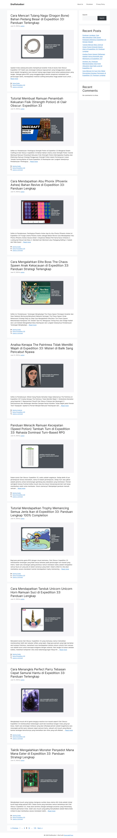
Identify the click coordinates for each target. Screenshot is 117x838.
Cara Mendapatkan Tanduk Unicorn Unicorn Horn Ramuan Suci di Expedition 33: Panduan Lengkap (41, 592)
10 (29, 828)
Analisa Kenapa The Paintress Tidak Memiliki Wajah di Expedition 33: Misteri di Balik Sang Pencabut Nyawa (42, 348)
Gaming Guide (17, 166)
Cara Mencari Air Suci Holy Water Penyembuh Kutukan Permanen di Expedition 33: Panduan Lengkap (94, 73)
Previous (14, 828)
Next (40, 828)
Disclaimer (89, 4)
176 (35, 828)
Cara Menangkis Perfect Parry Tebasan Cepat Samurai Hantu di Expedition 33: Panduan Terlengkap (38, 672)
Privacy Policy (100, 4)
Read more (14, 79)
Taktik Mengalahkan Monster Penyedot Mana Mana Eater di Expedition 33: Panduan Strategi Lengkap (42, 753)
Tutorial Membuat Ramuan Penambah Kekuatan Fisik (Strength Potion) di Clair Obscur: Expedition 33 (39, 102)
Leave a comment (18, 87)
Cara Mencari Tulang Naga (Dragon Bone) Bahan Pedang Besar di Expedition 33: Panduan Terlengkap (40, 19)
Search (84, 15)
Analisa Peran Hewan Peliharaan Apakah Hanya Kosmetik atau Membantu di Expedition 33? (93, 56)
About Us (80, 4)
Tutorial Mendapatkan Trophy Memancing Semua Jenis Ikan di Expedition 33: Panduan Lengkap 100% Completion (42, 511)
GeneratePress (68, 835)
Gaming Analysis (17, 410)
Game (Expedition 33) (19, 85)
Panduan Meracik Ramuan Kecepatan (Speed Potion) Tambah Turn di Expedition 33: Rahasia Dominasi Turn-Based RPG (40, 428)
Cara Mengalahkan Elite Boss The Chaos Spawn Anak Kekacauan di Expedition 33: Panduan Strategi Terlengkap (40, 265)
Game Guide (16, 83)
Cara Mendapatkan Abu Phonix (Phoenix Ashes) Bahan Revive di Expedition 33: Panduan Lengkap (39, 184)
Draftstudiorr (17, 4)
